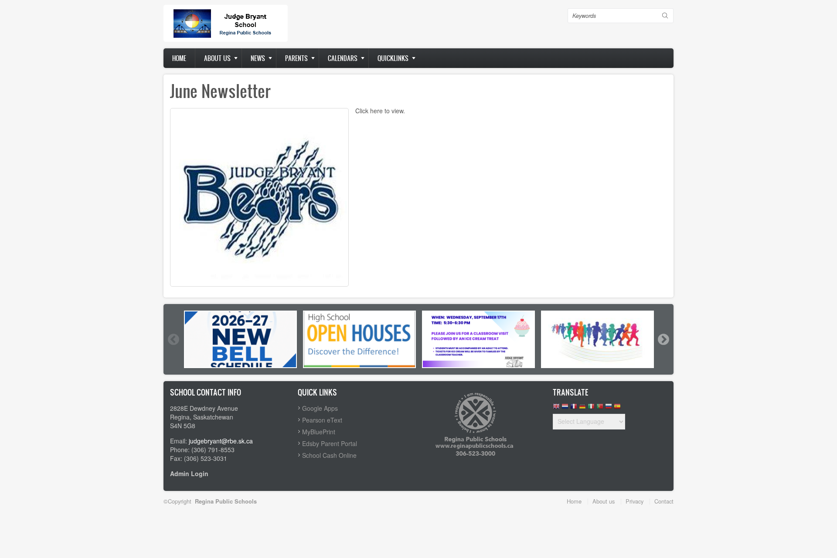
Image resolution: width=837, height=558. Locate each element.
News (258, 58)
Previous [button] (173, 339)
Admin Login (189, 473)
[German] (582, 408)
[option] (240, 339)
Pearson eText (322, 420)
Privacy (634, 501)
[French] (573, 408)
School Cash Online (329, 455)
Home (179, 58)
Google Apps (320, 408)
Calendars (342, 58)
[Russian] (608, 408)
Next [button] (663, 339)
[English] (556, 408)
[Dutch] (564, 408)
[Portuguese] (599, 408)
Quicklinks (393, 58)
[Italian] (591, 408)
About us (217, 58)
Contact (664, 501)
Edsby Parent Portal (329, 443)
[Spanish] (617, 408)
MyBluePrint (318, 431)
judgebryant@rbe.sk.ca (221, 440)
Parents (296, 58)
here (376, 110)
